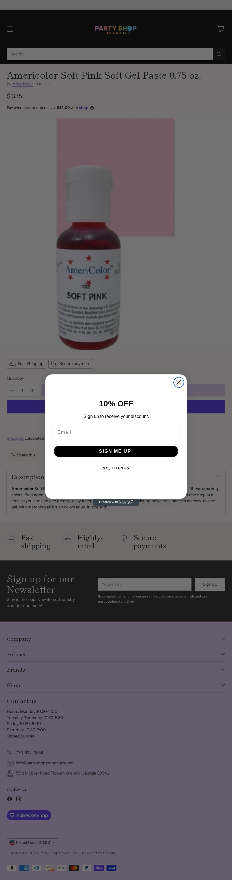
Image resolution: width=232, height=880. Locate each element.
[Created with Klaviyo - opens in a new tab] (116, 502)
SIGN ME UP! (116, 451)
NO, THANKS (116, 468)
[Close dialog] (179, 382)
